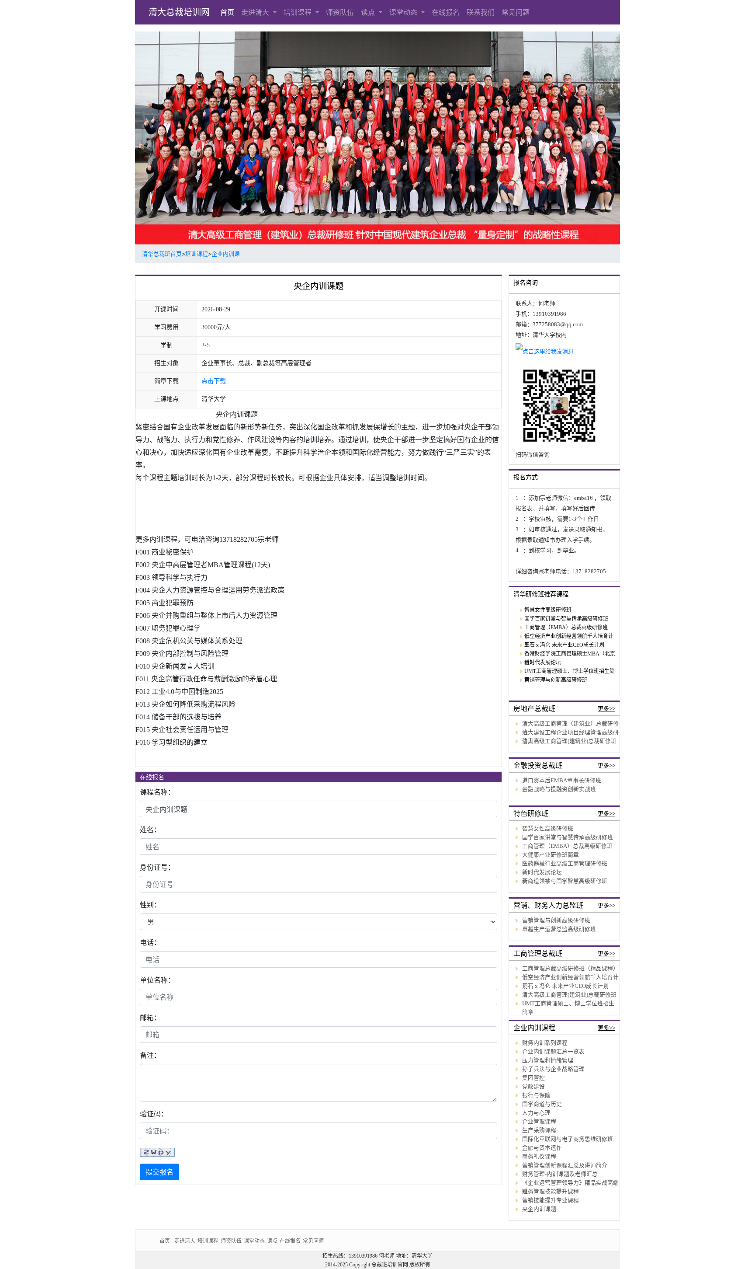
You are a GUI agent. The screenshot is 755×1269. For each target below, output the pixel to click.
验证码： (154, 1113)
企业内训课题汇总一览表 (553, 1052)
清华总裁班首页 (162, 254)
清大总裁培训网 (179, 12)
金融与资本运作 (542, 1148)
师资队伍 (340, 12)
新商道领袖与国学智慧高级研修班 (564, 881)
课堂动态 (404, 12)
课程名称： (157, 792)
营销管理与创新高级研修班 (555, 680)
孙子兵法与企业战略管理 (553, 1069)
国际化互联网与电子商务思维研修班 (567, 1139)
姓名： (150, 829)
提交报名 (159, 1172)
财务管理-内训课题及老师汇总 (560, 1174)
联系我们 (481, 12)
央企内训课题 (539, 1209)
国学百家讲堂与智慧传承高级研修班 (566, 619)
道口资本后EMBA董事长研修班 (561, 780)
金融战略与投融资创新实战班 (559, 789)
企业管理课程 (539, 1122)
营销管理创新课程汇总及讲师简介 (564, 1165)
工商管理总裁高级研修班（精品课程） (570, 969)
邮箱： (150, 1017)
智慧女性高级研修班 (547, 610)
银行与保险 (536, 1095)
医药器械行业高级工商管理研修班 (564, 864)
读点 (369, 12)
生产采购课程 (539, 1130)
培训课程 (299, 12)
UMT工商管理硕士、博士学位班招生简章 (568, 1008)
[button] (171, 137)
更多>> (606, 709)
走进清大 (256, 12)
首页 (227, 12)
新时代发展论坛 (542, 662)
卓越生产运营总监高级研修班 (559, 929)
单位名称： (157, 980)
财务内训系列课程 (545, 1043)
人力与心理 (536, 1113)
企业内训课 (225, 254)
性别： (150, 904)
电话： (150, 942)
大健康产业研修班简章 (550, 855)
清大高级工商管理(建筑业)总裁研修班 (569, 741)
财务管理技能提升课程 (550, 1192)
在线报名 (446, 12)
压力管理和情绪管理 (547, 1060)
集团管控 (533, 1078)
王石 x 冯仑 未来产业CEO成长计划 (564, 645)
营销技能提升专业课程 (550, 1200)
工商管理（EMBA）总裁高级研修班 (566, 627)
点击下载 (213, 381)
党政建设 (533, 1087)
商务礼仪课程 (539, 1157)
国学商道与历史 (542, 1104)
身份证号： (157, 867)
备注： (150, 1055)
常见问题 (516, 12)
